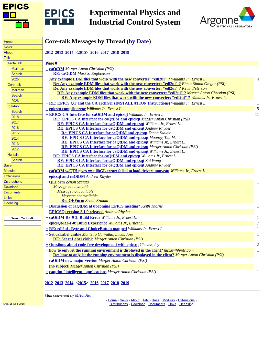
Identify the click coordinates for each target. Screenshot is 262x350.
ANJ (5, 303)
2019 (125, 52)
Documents (12, 192)
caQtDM (56, 69)
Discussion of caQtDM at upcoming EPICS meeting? (94, 206)
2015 (15, 133)
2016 (15, 128)
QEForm (57, 182)
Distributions (13, 181)
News (8, 47)
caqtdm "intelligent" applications (77, 272)
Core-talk (14, 85)
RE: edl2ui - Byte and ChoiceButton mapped (88, 229)
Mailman (18, 68)
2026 (15, 79)
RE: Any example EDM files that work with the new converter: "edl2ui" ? (121, 93)
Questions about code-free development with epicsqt (94, 244)
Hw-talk (13, 155)
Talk (7, 58)
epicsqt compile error (67, 109)
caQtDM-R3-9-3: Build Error (74, 217)
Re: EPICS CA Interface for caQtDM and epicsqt (104, 133)
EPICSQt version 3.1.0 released (76, 212)
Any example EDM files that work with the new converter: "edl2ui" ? (109, 79)
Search (17, 74)
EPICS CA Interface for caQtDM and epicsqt (88, 114)
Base (8, 165)
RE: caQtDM (65, 73)
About (8, 52)
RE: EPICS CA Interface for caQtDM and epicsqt (96, 119)
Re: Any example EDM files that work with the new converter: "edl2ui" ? (117, 83)
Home (8, 42)
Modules (10, 171)
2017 (15, 122)
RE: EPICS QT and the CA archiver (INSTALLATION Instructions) (109, 103)
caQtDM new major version (73, 260)
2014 (15, 138)
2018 (15, 117)
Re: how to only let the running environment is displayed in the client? (113, 255)
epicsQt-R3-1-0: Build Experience (78, 223)
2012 (15, 149)
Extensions (12, 176)
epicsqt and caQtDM (67, 176)
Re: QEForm (72, 200)
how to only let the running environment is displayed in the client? (106, 250)
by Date (139, 41)
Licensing (11, 203)
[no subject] (59, 266)
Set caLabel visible (65, 234)
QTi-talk (13, 106)
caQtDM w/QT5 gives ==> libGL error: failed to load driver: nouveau (109, 171)
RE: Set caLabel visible (73, 239)
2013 (15, 144)
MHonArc (83, 295)
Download (11, 187)
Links (8, 198)
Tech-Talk (15, 63)
